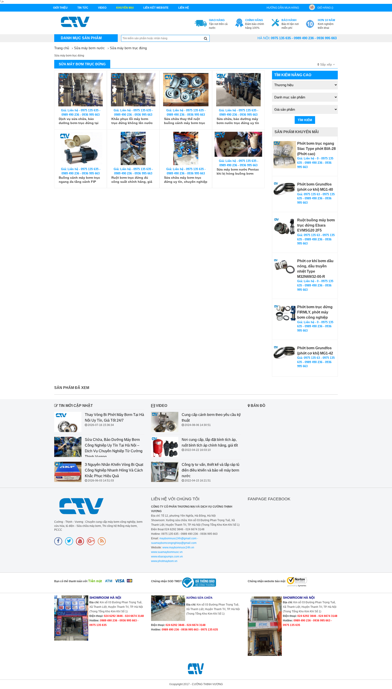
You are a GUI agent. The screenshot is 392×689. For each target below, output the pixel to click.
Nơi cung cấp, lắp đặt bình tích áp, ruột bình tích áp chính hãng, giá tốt (210, 442)
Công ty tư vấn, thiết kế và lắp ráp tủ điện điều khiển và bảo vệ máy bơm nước (210, 470)
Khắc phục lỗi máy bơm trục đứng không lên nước (132, 121)
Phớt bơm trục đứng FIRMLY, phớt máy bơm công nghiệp (315, 312)
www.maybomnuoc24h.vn (178, 547)
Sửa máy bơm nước (89, 48)
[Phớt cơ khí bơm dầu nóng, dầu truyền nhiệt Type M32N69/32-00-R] (284, 267)
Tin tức (82, 7)
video (102, 7)
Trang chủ (61, 48)
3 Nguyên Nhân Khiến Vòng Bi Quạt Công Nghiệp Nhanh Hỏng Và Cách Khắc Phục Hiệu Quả (114, 470)
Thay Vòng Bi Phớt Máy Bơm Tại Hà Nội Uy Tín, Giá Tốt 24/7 (114, 417)
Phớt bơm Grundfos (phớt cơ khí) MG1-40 (315, 186)
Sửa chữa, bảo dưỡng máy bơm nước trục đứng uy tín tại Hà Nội (238, 121)
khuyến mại (125, 7)
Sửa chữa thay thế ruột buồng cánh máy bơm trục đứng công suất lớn (184, 121)
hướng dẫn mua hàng (283, 7)
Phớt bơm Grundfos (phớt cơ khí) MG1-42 (315, 350)
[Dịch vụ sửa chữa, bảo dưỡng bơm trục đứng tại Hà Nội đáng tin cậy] (80, 89)
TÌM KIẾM (305, 120)
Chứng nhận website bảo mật (266, 581)
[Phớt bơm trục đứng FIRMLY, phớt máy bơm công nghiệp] (284, 313)
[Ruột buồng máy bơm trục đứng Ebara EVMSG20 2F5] (284, 226)
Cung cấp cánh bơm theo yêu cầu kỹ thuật (211, 417)
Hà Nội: (263, 38)
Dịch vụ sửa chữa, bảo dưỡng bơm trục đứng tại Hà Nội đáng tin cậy (78, 121)
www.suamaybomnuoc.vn (167, 552)
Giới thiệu (60, 7)
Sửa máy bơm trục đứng (128, 48)
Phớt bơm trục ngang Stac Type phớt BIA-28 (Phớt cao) (316, 149)
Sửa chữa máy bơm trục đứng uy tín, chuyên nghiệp (185, 179)
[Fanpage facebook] (58, 541)
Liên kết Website (156, 7)
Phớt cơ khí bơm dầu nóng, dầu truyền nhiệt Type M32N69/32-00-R (315, 269)
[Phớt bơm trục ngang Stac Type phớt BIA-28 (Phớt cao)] (284, 154)
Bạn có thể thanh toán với (70, 581)
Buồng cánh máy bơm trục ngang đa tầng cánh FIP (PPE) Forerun (79, 180)
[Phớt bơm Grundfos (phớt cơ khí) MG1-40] (284, 189)
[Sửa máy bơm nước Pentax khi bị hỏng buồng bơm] (238, 144)
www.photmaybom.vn (164, 561)
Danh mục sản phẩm (81, 38)
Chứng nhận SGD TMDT (166, 581)
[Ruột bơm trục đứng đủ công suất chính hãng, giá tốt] (133, 148)
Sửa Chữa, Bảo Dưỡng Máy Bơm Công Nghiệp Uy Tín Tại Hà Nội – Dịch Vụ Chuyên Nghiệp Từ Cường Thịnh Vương (113, 448)
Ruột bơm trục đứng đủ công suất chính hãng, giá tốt (131, 180)
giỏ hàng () (325, 7)
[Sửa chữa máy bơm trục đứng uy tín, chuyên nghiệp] (186, 148)
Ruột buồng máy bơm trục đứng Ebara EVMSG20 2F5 (316, 225)
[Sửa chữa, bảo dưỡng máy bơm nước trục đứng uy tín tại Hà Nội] (238, 89)
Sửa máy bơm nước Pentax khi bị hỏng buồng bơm (238, 171)
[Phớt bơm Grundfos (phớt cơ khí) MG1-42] (284, 353)
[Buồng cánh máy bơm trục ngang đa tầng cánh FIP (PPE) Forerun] (80, 148)
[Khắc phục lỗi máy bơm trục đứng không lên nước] (133, 89)
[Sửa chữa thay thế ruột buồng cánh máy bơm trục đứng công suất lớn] (186, 89)
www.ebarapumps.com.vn (167, 556)
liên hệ (183, 7)
